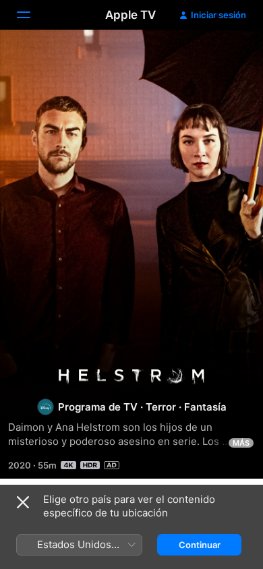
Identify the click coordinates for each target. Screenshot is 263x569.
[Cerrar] (23, 502)
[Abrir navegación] (32, 15)
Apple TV (130, 15)
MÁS (241, 443)
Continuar (200, 544)
